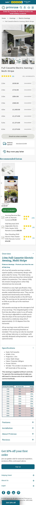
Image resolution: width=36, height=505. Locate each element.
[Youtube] (13, 493)
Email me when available (18, 136)
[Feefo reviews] (18, 2)
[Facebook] (3, 493)
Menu (33, 8)
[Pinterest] (18, 493)
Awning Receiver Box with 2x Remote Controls (12, 217)
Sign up (18, 467)
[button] (32, 61)
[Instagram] (8, 493)
